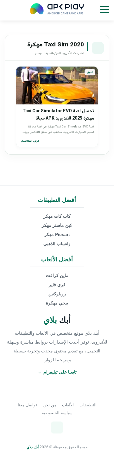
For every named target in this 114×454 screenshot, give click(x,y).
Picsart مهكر (57, 234)
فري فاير (57, 284)
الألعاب (68, 405)
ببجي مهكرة (57, 302)
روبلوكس (57, 293)
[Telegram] (57, 427)
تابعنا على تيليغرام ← (57, 371)
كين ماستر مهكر (57, 225)
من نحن (49, 405)
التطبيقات (88, 405)
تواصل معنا (27, 405)
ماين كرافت (57, 275)
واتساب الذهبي (57, 243)
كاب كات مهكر (57, 216)
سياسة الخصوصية (57, 412)
